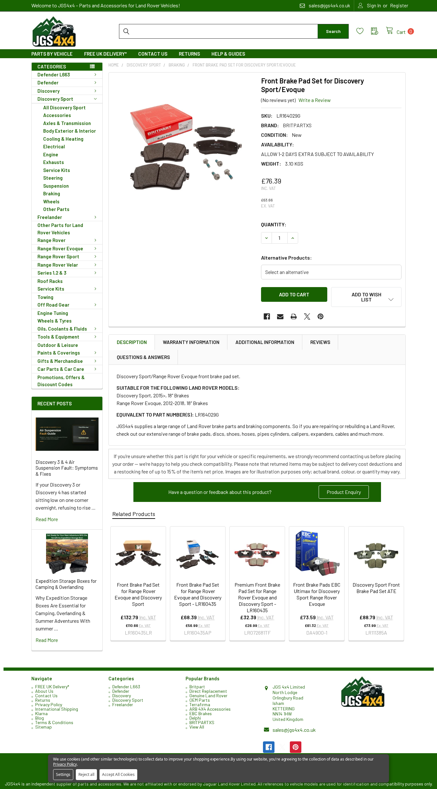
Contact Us (152, 54)
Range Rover (51, 240)
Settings (63, 774)
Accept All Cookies (118, 774)
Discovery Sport (55, 99)
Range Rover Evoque (60, 248)
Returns (189, 54)
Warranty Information (191, 342)
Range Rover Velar (57, 265)
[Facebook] (267, 316)
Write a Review (314, 100)
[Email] (280, 316)
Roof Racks (50, 281)
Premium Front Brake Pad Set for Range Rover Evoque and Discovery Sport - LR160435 (257, 597)
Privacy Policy (48, 704)
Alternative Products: (286, 257)
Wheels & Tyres (54, 321)
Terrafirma (199, 704)
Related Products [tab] (133, 513)
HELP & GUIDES (228, 54)
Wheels (51, 201)
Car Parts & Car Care (60, 369)
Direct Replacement (208, 691)
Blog (39, 718)
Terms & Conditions (54, 722)
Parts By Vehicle (52, 54)
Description (132, 342)
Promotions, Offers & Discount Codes (61, 380)
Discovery (48, 91)
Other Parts (56, 209)
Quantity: (273, 224)
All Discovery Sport (64, 107)
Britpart (197, 686)
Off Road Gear (53, 305)
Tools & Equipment (58, 337)
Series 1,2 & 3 (52, 273)
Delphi (195, 718)
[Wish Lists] (363, 31)
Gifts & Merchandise (60, 361)
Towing (45, 297)
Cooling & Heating (63, 139)
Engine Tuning (52, 313)
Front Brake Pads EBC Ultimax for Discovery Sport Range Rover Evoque (316, 594)
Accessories (57, 115)
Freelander (49, 217)
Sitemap (43, 727)
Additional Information (264, 342)
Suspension (56, 186)
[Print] (293, 316)
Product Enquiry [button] (344, 492)
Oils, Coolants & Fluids (62, 329)
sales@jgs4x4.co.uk (294, 730)
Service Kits (56, 170)
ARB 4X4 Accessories (210, 709)
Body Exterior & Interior (69, 131)
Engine (50, 154)
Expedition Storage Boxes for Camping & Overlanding (66, 584)
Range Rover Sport (58, 256)
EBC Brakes (200, 713)
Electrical (54, 146)
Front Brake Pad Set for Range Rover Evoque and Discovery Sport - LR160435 (197, 594)
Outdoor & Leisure (57, 345)
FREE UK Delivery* (105, 54)
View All (196, 727)
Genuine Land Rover (208, 695)
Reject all (86, 774)
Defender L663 (53, 74)
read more (47, 519)
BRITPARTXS (201, 722)
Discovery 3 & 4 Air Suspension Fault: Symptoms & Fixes (67, 468)
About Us (44, 691)
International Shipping (56, 709)
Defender (48, 82)
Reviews (320, 342)
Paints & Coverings (58, 352)
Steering (53, 178)
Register (399, 5)
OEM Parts (199, 700)
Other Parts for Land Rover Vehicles (60, 228)
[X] (307, 316)
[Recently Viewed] (378, 31)
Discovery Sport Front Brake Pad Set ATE (376, 588)
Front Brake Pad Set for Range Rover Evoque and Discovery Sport (138, 594)
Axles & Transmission (67, 123)
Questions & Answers (143, 357)
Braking (51, 193)
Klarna (41, 713)
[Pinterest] (320, 316)
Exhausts (53, 162)
